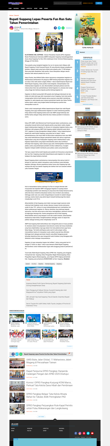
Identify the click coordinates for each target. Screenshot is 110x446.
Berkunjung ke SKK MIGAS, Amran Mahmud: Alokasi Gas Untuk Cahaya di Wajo (87, 128)
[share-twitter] (59, 27)
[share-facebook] (55, 27)
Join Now (77, 437)
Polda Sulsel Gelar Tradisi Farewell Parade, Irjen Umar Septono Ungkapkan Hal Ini (89, 63)
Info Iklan (88, 437)
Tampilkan (69, 346)
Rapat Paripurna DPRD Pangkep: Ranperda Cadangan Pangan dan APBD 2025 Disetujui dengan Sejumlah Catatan (47, 374)
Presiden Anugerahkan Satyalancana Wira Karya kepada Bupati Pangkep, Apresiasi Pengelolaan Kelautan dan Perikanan (88, 80)
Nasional (16, 8)
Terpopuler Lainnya (88, 104)
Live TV (99, 3)
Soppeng (59, 264)
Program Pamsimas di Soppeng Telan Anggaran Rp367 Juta (88, 89)
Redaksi (83, 437)
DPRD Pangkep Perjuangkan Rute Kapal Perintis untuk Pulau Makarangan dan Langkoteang (49, 407)
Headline (40, 264)
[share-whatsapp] (63, 27)
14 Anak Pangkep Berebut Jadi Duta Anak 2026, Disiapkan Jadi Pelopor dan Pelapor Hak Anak (89, 98)
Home (10, 8)
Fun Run (34, 264)
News (40, 8)
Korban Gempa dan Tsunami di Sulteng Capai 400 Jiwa (89, 71)
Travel (23, 8)
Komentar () (69, 28)
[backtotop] (55, 420)
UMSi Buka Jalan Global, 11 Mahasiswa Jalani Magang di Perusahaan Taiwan (48, 361)
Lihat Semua (41, 416)
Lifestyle (29, 8)
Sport (35, 8)
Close (15, 439)
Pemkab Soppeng (50, 264)
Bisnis (46, 8)
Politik (29, 430)
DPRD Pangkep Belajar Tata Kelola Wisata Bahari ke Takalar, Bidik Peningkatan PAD (46, 395)
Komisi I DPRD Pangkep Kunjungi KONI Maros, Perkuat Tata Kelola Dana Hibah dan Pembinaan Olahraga (49, 385)
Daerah (16, 15)
